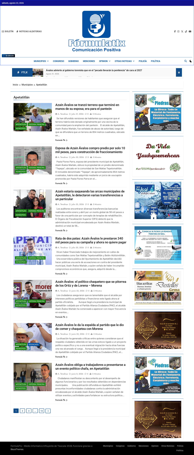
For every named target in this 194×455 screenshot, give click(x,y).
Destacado (33, 344)
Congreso (58, 61)
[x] (182, 31)
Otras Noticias (123, 61)
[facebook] (175, 31)
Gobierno (73, 61)
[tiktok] (186, 31)
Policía (143, 61)
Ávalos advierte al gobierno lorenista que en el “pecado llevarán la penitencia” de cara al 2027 (94, 70)
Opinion (103, 61)
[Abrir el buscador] (185, 61)
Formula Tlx (60, 140)
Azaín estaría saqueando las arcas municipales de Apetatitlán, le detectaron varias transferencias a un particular (90, 195)
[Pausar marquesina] (179, 72)
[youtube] (190, 31)
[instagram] (178, 31)
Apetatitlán (21, 124)
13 (41, 411)
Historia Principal (37, 124)
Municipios (40, 61)
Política (155, 61)
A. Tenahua (63, 114)
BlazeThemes (17, 449)
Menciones (89, 61)
